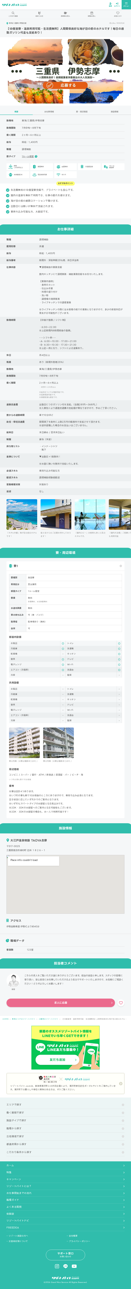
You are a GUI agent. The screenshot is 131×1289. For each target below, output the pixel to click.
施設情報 (115, 111)
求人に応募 (60, 1003)
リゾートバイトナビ (17, 1220)
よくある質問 (13, 1207)
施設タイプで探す (16, 1120)
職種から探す (13, 1128)
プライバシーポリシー (79, 1241)
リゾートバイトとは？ (18, 1186)
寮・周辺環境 (82, 111)
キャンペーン (13, 1179)
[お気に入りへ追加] (121, 1002)
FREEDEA (12, 1227)
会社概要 (73, 1235)
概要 (16, 111)
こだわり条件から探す (19, 1152)
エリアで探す (13, 1105)
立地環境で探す (15, 1136)
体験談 (10, 1214)
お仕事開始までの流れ (19, 1193)
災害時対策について (18, 1241)
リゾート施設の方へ (18, 1235)
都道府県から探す (16, 1144)
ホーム (10, 1165)
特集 (8, 1172)
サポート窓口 (65, 1254)
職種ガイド (12, 1200)
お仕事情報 (49, 111)
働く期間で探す (15, 1113)
